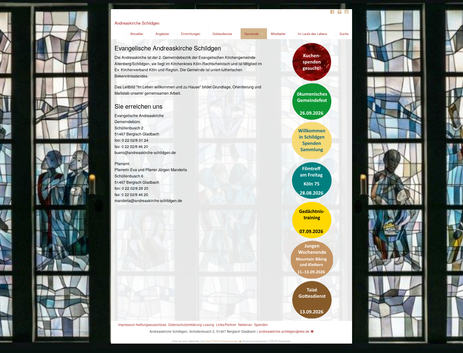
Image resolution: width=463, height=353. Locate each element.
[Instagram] (339, 12)
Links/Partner (226, 324)
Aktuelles (136, 33)
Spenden (261, 324)
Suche (344, 33)
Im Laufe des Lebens (312, 33)
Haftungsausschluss (151, 324)
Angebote (162, 33)
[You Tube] (346, 12)
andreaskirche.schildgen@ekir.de (284, 331)
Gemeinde (251, 33)
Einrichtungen (190, 33)
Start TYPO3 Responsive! (221, 341)
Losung (208, 324)
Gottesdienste (222, 33)
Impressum (126, 324)
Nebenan (245, 324)
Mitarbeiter (278, 33)
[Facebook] (332, 12)
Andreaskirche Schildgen (137, 23)
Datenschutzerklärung (185, 324)
